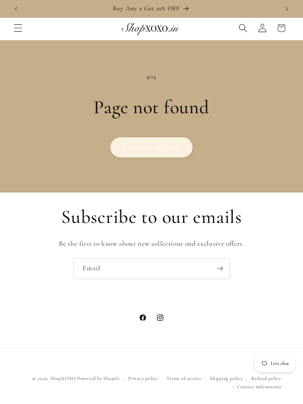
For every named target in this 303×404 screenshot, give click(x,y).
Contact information (259, 386)
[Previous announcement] (16, 8)
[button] (18, 28)
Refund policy (266, 378)
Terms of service (183, 378)
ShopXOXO (63, 378)
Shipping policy (226, 378)
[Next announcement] (287, 8)
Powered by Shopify (98, 378)
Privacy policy (143, 378)
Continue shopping (151, 147)
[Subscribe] (219, 268)
